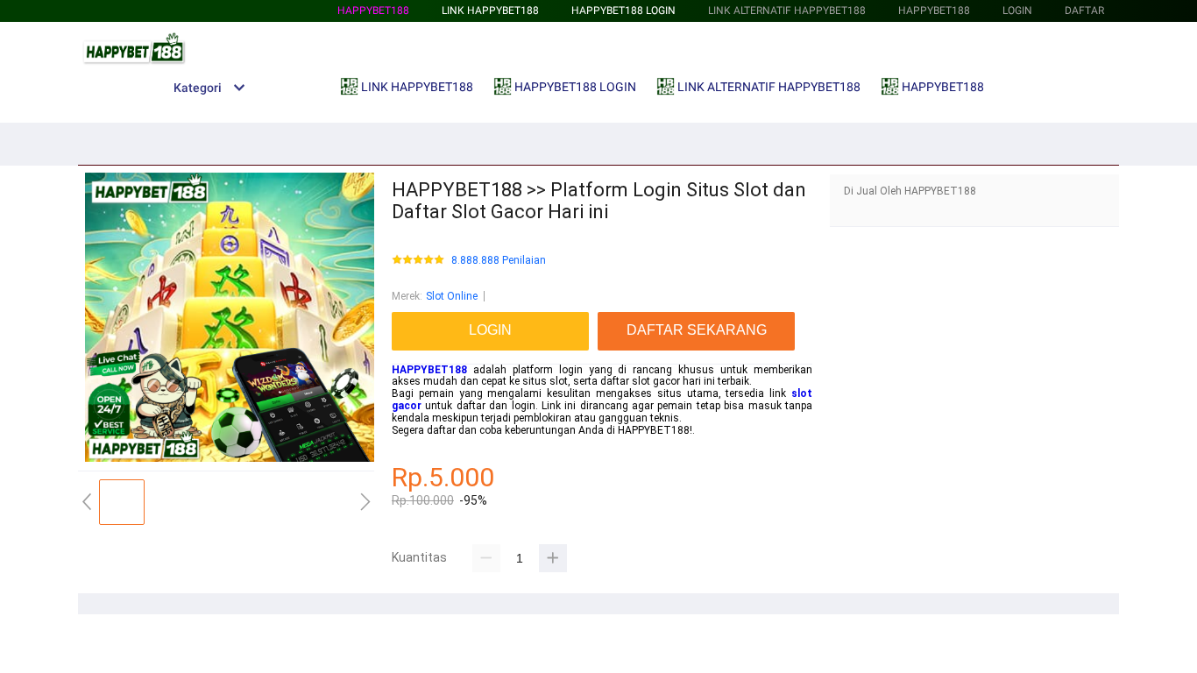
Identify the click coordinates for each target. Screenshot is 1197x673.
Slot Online (452, 296)
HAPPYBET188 (373, 10)
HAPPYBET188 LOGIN (623, 10)
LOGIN (1017, 10)
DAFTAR (1084, 10)
